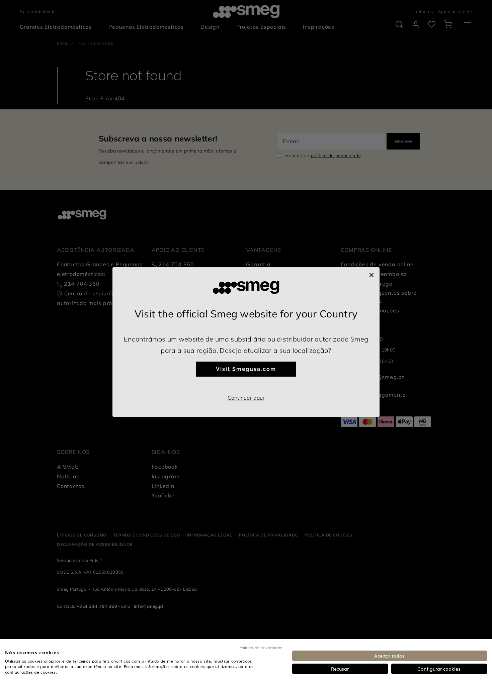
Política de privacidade (260, 648)
